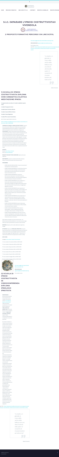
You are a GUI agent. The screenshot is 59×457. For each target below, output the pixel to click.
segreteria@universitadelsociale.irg (45, 43)
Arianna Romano (9, 152)
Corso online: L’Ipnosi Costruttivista (13, 239)
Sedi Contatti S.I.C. (23, 10)
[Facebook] (29, 1)
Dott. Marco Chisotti (10, 151)
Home (2, 10)
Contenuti (32, 10)
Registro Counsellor (42, 10)
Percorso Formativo (11, 10)
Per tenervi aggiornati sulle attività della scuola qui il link (42, 40)
